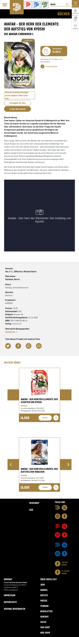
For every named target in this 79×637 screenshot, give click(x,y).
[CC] (57, 507)
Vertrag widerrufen (14, 608)
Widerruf (34, 502)
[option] (39, 395)
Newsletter (46, 611)
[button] (8, 346)
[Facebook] (64, 516)
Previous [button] (10, 464)
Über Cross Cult (48, 579)
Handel (44, 589)
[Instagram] (57, 516)
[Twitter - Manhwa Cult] (64, 545)
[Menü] (5, 5)
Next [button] (68, 464)
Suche (43, 621)
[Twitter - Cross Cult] (64, 507)
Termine (44, 605)
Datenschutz (10, 602)
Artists (44, 595)
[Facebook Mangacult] (64, 535)
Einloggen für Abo (17, 103)
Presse (43, 600)
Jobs (42, 584)
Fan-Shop (45, 627)
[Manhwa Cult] (57, 545)
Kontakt (44, 616)
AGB (31, 509)
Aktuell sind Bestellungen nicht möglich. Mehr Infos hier (16, 95)
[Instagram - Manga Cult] (57, 535)
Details (45, 417)
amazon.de (10, 332)
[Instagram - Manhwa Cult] (57, 553)
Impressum (9, 595)
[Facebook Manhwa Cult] (64, 553)
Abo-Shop (45, 632)
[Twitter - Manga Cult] (64, 526)
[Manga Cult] (57, 526)
